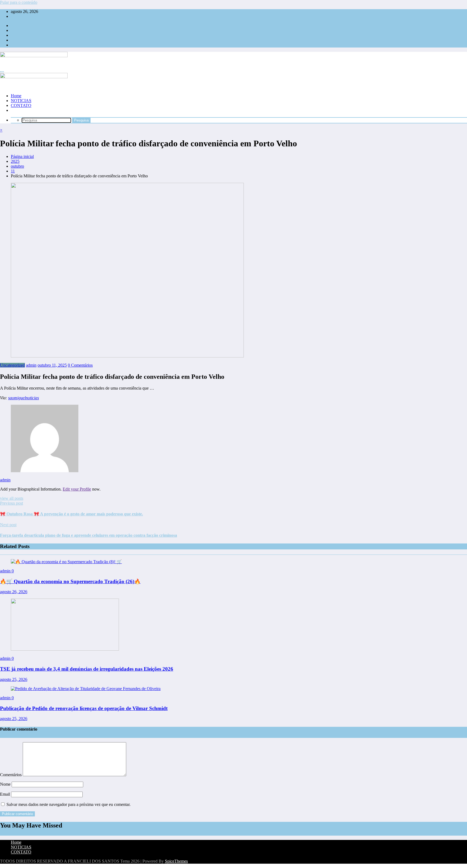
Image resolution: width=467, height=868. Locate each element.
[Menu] (2, 71)
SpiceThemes (176, 861)
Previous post (11, 503)
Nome (6, 784)
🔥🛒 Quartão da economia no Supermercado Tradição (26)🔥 (70, 581)
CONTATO (21, 105)
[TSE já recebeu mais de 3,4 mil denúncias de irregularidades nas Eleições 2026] (65, 649)
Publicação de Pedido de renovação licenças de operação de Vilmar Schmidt (84, 708)
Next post (8, 524)
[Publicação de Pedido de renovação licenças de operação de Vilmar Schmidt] (86, 688)
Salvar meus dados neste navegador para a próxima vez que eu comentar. (68, 804)
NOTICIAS (21, 100)
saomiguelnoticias (23, 398)
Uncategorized (12, 365)
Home (16, 95)
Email (5, 794)
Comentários (11, 774)
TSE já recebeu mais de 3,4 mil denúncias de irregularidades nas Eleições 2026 (86, 669)
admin (31, 365)
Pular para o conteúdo (18, 2)
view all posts (11, 498)
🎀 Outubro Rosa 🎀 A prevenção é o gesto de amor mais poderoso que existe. (71, 514)
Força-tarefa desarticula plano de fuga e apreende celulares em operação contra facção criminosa (88, 535)
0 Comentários (80, 365)
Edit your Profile (77, 489)
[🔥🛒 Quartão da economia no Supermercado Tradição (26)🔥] (66, 561)
